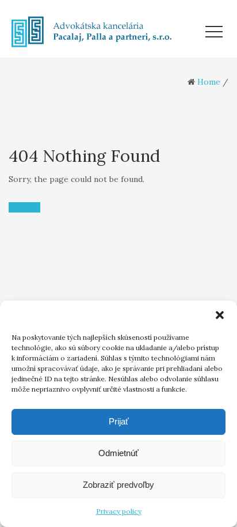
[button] (219, 315)
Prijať (119, 421)
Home (208, 82)
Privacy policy (119, 511)
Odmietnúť (118, 453)
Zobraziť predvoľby (118, 485)
